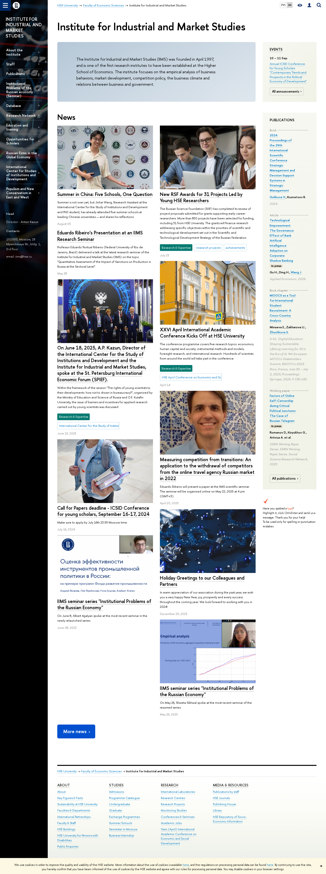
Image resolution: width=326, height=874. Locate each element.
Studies (116, 785)
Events (276, 49)
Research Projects (173, 804)
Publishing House (224, 804)
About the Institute (14, 52)
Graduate (115, 810)
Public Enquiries (67, 846)
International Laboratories (178, 792)
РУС (283, 5)
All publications (284, 478)
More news (75, 731)
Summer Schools (120, 823)
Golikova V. (278, 197)
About (63, 785)
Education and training (17, 127)
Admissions (116, 792)
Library (217, 810)
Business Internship (121, 835)
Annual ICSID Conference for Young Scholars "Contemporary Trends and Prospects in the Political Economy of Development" (288, 72)
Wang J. (296, 272)
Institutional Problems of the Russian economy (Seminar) (19, 89)
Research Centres (173, 798)
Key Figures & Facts (70, 798)
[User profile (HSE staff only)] (309, 5)
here (186, 865)
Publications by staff (226, 792)
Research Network (21, 115)
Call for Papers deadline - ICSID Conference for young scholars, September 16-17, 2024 (103, 511)
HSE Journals (221, 798)
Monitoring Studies (174, 810)
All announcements (285, 91)
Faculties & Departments (73, 810)
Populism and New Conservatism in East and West (20, 192)
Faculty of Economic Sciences (101, 771)
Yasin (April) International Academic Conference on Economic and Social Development (178, 836)
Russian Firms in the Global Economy (21, 155)
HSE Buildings (66, 829)
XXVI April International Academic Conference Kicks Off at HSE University (202, 332)
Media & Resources (230, 785)
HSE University (67, 771)
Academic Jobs (171, 823)
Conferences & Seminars (178, 817)
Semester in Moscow (123, 829)
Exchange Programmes (124, 817)
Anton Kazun (29, 222)
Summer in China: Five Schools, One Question (104, 194)
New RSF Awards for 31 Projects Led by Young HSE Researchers (201, 197)
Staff (10, 64)
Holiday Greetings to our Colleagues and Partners (202, 581)
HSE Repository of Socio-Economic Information (230, 819)
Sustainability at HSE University (77, 804)
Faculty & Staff (66, 823)
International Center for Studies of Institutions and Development (21, 172)
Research (169, 785)
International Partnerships (73, 817)
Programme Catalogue (124, 798)
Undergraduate (119, 804)
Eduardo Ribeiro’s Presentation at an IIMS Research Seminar (100, 235)
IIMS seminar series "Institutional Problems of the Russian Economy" (104, 604)
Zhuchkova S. (279, 332)
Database (13, 105)
